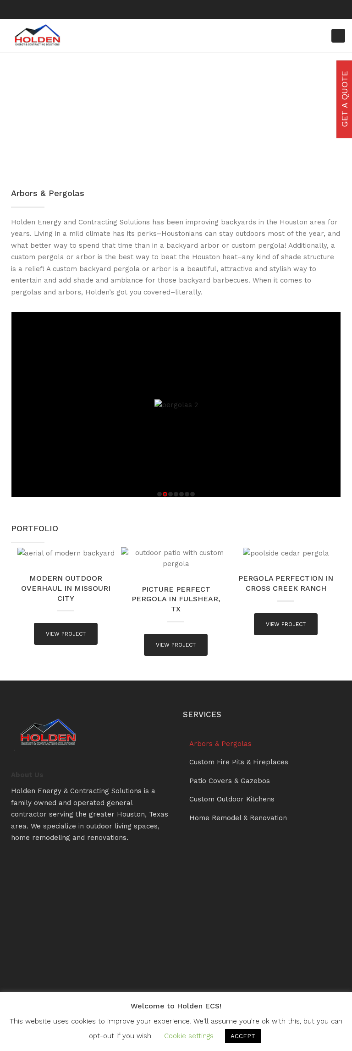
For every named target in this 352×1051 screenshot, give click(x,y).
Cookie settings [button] (189, 1036)
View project (66, 634)
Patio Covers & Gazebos (229, 781)
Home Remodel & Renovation (238, 818)
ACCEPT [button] (243, 1036)
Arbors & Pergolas (220, 744)
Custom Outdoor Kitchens (232, 799)
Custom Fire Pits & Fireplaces (238, 762)
